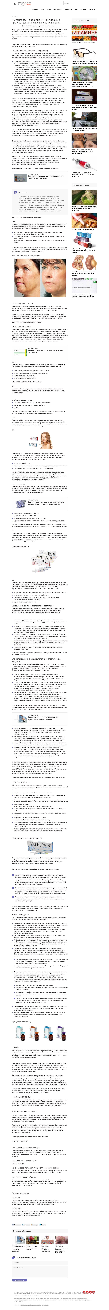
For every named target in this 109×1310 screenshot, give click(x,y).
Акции (49, 9)
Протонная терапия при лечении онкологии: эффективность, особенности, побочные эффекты (83, 84)
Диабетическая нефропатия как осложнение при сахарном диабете (45, 1249)
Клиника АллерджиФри (26, 1305)
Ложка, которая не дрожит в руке (83, 229)
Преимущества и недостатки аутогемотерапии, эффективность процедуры (83, 174)
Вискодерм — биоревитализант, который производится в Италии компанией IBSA (82, 151)
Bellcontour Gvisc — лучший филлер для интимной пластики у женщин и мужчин (83, 250)
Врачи (42, 9)
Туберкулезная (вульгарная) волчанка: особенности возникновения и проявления (61, 1249)
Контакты (92, 9)
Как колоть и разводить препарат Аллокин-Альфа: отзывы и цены (46, 177)
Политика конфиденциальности (40, 1305)
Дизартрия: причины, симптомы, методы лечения (31, 1248)
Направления (34, 9)
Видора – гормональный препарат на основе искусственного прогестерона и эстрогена (46, 503)
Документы (68, 9)
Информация (57, 9)
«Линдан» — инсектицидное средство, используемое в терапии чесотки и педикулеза (84, 208)
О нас (76, 9)
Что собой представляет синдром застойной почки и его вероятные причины (83, 273)
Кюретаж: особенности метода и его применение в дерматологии (43, 718)
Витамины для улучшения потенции (83, 42)
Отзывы (83, 9)
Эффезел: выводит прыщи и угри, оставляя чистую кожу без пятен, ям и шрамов (84, 107)
